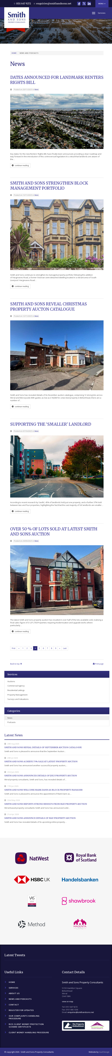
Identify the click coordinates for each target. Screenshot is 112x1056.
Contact (14, 1004)
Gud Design (104, 1052)
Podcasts (11, 722)
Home (14, 53)
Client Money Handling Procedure (29, 1032)
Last (64, 648)
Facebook (79, 3)
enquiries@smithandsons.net (53, 3)
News (36, 89)
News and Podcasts (20, 999)
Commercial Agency (16, 685)
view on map (67, 1001)
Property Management (17, 694)
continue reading (21, 165)
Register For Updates (21, 1010)
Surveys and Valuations (18, 699)
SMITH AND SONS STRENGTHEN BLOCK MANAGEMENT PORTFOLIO (49, 186)
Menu (101, 3)
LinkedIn (89, 3)
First (13, 648)
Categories (13, 710)
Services (12, 674)
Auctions (11, 681)
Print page (99, 664)
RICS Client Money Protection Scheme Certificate (26, 1025)
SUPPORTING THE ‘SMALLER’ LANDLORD (50, 424)
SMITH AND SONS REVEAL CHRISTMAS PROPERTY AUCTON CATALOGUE (48, 306)
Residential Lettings (16, 690)
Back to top (15, 664)
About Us (14, 993)
